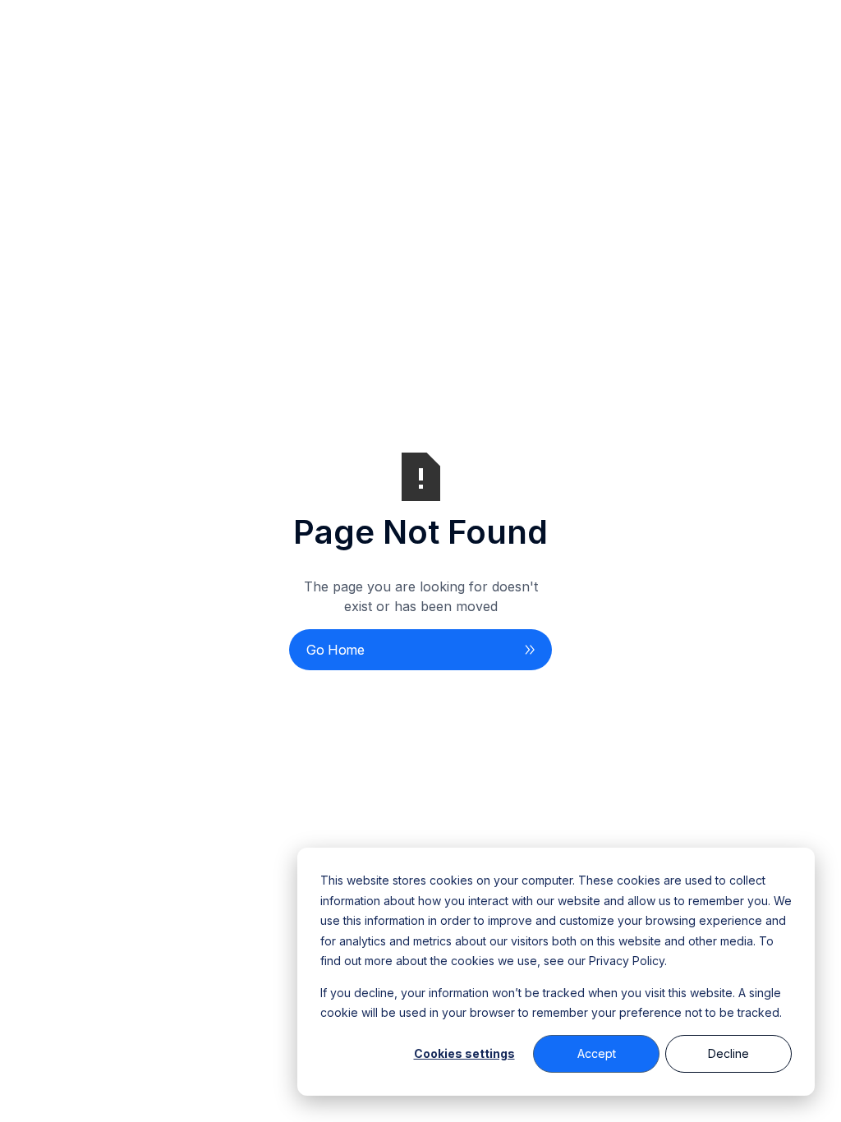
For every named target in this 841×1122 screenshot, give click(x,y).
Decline (728, 1053)
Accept (596, 1053)
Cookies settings (464, 1053)
